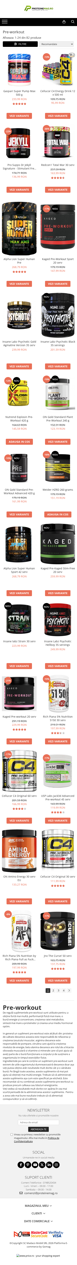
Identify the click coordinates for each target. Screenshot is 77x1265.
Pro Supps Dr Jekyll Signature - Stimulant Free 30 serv (19, 166)
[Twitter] (42, 1165)
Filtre (22, 44)
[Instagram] (56, 1165)
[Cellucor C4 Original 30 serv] (57, 851)
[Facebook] (21, 1165)
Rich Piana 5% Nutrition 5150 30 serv (58, 718)
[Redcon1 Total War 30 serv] (57, 142)
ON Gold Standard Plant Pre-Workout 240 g (58, 418)
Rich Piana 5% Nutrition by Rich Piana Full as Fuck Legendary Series (19, 957)
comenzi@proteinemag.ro (41, 1193)
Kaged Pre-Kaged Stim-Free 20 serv (58, 570)
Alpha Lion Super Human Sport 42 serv (19, 570)
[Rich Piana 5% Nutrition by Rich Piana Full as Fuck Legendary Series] (19, 931)
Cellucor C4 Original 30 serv (57, 876)
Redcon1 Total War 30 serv (57, 165)
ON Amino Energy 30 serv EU (19, 878)
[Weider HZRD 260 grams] (57, 468)
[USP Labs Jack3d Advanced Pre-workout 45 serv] (57, 771)
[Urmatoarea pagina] (69, 990)
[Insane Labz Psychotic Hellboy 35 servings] (57, 619)
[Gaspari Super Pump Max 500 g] (19, 70)
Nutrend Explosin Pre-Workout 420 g (19, 418)
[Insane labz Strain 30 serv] (19, 619)
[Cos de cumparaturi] (64, 21)
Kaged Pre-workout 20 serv (19, 716)
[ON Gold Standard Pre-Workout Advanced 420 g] (19, 468)
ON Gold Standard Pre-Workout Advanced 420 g (19, 491)
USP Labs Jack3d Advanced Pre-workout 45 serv (57, 797)
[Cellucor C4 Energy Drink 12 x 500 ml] (57, 70)
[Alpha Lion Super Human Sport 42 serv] (19, 544)
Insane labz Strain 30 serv (19, 641)
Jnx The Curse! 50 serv (58, 956)
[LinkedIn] (49, 1165)
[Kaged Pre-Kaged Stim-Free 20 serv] (57, 543)
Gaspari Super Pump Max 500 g (19, 92)
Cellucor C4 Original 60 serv (19, 796)
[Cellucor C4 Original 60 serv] (19, 771)
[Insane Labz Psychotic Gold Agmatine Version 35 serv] (19, 315)
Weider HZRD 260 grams (58, 489)
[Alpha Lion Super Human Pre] (19, 226)
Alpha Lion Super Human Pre (19, 260)
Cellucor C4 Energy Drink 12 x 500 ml (57, 92)
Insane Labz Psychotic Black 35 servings (58, 343)
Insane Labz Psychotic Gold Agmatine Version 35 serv (19, 343)
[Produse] (5, 22)
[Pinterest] (28, 1165)
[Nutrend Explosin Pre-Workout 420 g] (19, 394)
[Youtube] (35, 1165)
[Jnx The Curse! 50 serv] (57, 931)
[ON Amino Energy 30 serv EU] (19, 851)
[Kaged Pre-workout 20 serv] (19, 693)
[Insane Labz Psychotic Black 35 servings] (57, 315)
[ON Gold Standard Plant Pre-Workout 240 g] (57, 394)
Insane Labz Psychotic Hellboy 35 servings (57, 643)
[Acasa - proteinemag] (38, 9)
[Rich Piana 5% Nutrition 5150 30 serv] (57, 694)
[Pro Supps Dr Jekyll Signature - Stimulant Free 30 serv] (19, 143)
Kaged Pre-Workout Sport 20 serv (58, 260)
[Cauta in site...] (73, 21)
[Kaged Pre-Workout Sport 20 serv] (57, 226)
